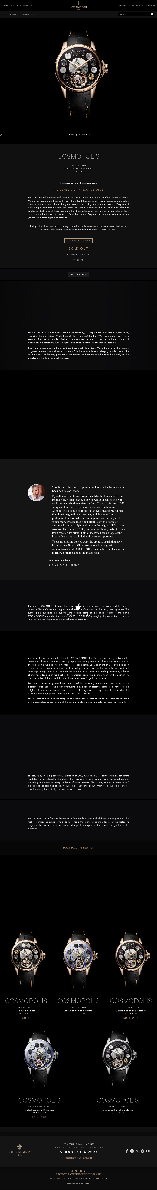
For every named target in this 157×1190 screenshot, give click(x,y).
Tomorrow (28, 5)
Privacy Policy (100, 1179)
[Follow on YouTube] (148, 1151)
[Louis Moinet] (78, 5)
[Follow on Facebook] (127, 1151)
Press (52, 1179)
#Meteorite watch (78, 254)
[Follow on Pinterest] (142, 1151)
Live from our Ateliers (79, 1179)
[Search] (152, 14)
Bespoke (151, 5)
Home (4, 14)
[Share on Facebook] (74, 260)
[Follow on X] (137, 1151)
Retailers (61, 1179)
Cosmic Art (121, 5)
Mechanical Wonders (137, 5)
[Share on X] (78, 260)
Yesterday (6, 5)
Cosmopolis (28, 14)
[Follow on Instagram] (132, 1151)
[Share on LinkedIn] (82, 260)
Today (16, 5)
